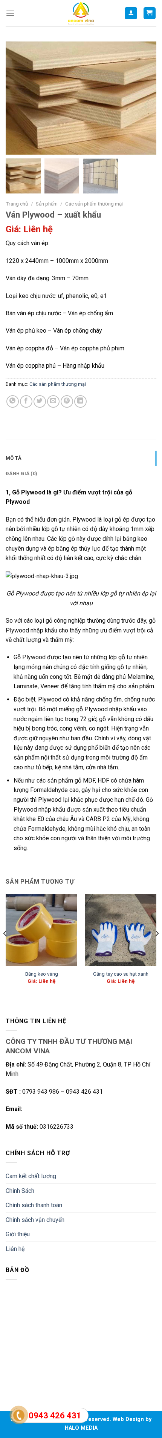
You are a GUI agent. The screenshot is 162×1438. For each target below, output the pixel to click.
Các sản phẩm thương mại (94, 204)
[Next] (156, 948)
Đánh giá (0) (21, 473)
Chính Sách (20, 1190)
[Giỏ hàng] (150, 13)
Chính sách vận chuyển (35, 1219)
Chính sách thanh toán (34, 1205)
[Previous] (5, 948)
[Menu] (10, 13)
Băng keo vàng (41, 974)
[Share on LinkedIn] (80, 401)
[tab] (81, 458)
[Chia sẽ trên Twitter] (40, 401)
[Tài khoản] (131, 13)
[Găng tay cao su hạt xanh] (120, 930)
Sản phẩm (47, 204)
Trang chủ (17, 204)
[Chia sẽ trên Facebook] (26, 401)
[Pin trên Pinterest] (67, 401)
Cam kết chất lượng (31, 1176)
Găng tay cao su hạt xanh (120, 974)
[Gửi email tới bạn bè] (53, 401)
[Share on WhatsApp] (12, 401)
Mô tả (13, 458)
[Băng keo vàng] (41, 930)
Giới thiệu (18, 1234)
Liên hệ (15, 1248)
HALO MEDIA (81, 1428)
